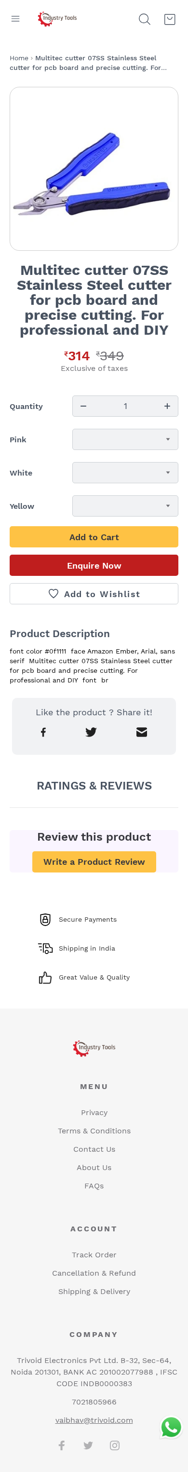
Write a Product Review (94, 862)
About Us (94, 1167)
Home (19, 58)
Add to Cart (94, 537)
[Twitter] (88, 1445)
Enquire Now (94, 565)
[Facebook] (61, 1445)
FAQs (94, 1185)
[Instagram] (114, 1445)
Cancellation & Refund (94, 1273)
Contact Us (94, 1149)
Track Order (94, 1254)
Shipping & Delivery (94, 1291)
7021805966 (94, 1401)
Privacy (94, 1112)
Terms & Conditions (94, 1130)
